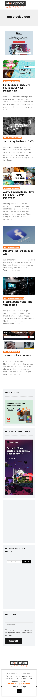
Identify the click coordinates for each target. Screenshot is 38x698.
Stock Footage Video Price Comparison (18, 303)
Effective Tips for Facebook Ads (18, 252)
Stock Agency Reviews (13, 138)
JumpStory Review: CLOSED (18, 141)
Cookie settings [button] (19, 686)
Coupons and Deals (12, 81)
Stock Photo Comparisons (14, 298)
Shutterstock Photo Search (18, 355)
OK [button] (19, 691)
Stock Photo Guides (12, 247)
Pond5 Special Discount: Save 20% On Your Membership (16, 88)
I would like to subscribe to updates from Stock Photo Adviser (18, 632)
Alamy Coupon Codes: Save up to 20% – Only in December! (18, 195)
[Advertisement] (19, 521)
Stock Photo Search (12, 352)
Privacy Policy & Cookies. (19, 683)
